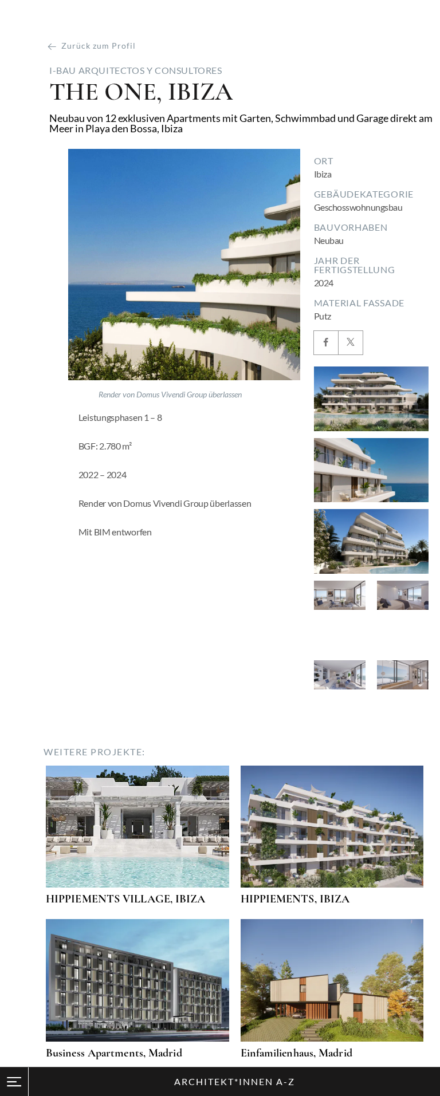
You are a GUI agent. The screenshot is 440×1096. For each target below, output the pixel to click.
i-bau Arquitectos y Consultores (135, 70)
